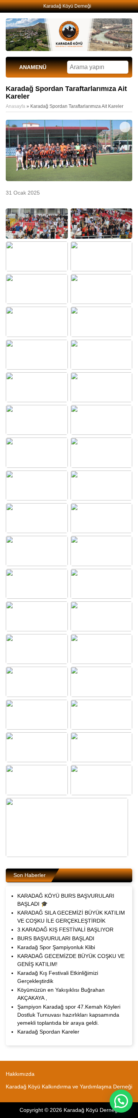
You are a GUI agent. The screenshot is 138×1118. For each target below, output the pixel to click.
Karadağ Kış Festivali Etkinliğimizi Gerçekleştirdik (57, 977)
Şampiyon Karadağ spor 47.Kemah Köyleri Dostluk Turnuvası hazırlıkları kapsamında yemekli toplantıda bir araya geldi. (68, 1015)
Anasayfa (15, 106)
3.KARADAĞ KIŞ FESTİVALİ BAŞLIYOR (65, 929)
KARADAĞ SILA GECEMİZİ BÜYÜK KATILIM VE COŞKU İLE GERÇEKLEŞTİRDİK (71, 917)
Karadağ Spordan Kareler (48, 1032)
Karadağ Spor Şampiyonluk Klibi (56, 947)
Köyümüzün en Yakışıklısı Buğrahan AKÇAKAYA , (61, 994)
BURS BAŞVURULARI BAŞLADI (55, 938)
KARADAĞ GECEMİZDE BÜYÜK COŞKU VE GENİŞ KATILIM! (71, 960)
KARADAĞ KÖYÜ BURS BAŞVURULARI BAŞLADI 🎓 (65, 900)
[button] (121, 1101)
